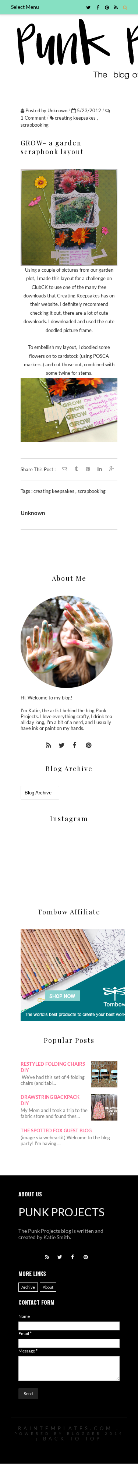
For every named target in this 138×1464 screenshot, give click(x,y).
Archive (28, 1287)
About (48, 1287)
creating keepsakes (76, 118)
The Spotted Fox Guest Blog (56, 1130)
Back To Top (72, 1439)
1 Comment (34, 118)
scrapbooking (35, 125)
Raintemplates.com (65, 1428)
